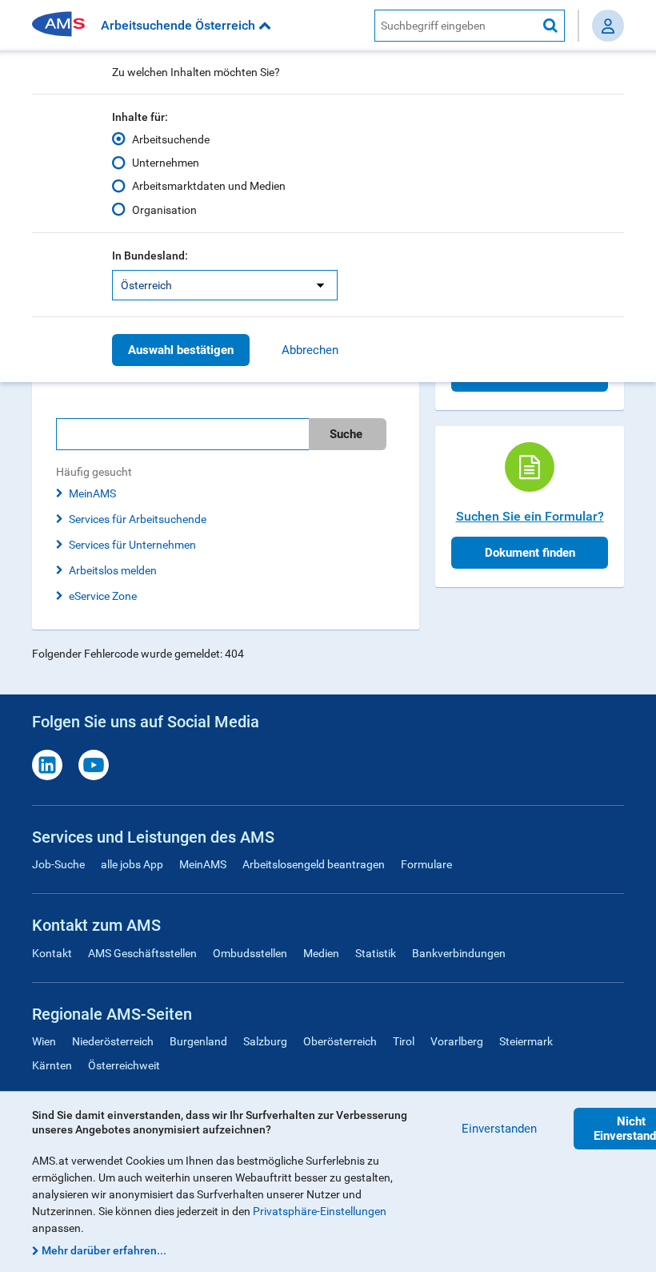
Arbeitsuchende (171, 139)
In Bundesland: (150, 255)
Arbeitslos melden (113, 570)
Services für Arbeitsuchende (137, 519)
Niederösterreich (113, 1041)
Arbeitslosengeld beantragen (313, 864)
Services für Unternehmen (132, 544)
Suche (346, 434)
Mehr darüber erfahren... (104, 1250)
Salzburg (265, 1041)
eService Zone (103, 596)
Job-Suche (58, 864)
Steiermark (526, 1041)
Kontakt (52, 953)
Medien (321, 953)
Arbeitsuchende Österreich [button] (179, 25)
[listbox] (225, 285)
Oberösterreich (340, 1041)
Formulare (426, 864)
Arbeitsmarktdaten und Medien (209, 185)
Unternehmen (165, 162)
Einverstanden (499, 1128)
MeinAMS (92, 493)
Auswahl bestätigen (181, 350)
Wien (44, 1041)
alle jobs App (132, 864)
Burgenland (198, 1041)
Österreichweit (124, 1065)
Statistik (375, 953)
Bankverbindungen (459, 953)
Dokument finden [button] (530, 552)
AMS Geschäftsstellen (142, 953)
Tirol (403, 1041)
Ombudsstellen (250, 953)
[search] (225, 434)
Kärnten (52, 1065)
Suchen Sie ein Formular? (530, 516)
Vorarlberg (456, 1041)
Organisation (164, 209)
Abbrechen (310, 350)
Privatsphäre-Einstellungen (319, 1211)
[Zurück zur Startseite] (64, 25)
